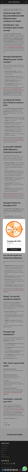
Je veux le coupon (14, 249)
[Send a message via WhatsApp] (24, 468)
